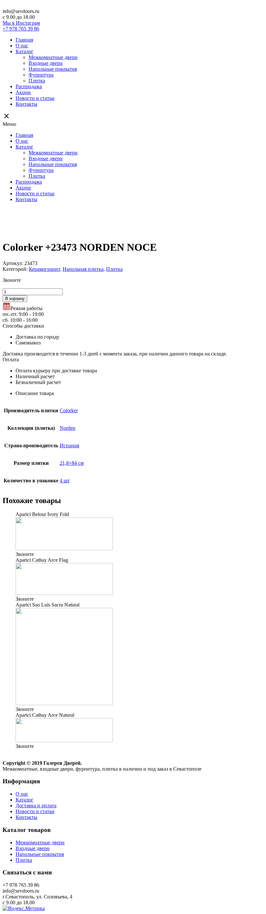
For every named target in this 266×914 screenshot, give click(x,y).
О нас (22, 45)
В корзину (15, 298)
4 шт (65, 480)
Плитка (37, 80)
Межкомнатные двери (53, 57)
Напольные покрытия (53, 69)
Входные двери (46, 63)
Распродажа (29, 86)
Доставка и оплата (36, 805)
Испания (69, 445)
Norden (67, 428)
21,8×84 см (72, 463)
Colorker (69, 410)
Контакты (26, 104)
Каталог (24, 51)
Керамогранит (44, 269)
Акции (23, 92)
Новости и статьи (35, 98)
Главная (24, 39)
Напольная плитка (83, 269)
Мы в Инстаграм (21, 23)
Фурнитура (41, 75)
